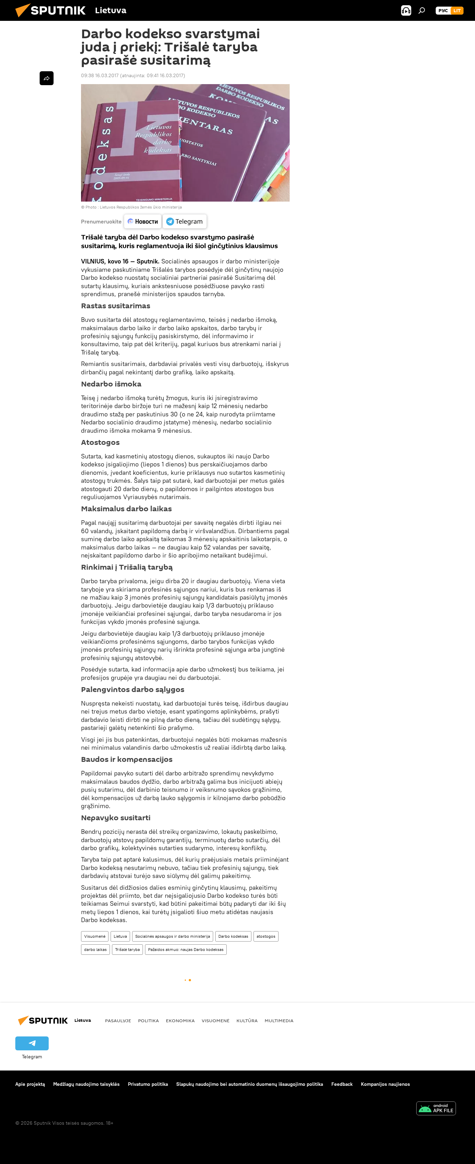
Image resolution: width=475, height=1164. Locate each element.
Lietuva (120, 936)
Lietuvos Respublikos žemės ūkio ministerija (141, 207)
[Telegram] (185, 221)
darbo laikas (95, 949)
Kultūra (247, 1020)
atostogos (266, 936)
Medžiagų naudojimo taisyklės (86, 1084)
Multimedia (279, 1020)
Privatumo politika (148, 1084)
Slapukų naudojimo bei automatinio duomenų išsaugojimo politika (249, 1084)
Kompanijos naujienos (385, 1084)
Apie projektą (30, 1084)
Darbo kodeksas (233, 936)
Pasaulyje (118, 1020)
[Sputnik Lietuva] (53, 19)
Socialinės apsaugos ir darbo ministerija (172, 936)
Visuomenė (94, 936)
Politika (148, 1020)
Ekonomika (180, 1020)
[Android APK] (436, 1109)
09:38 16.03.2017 (100, 75)
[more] (47, 78)
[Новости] (142, 221)
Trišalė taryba (127, 949)
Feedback (342, 1084)
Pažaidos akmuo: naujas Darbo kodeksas (186, 949)
